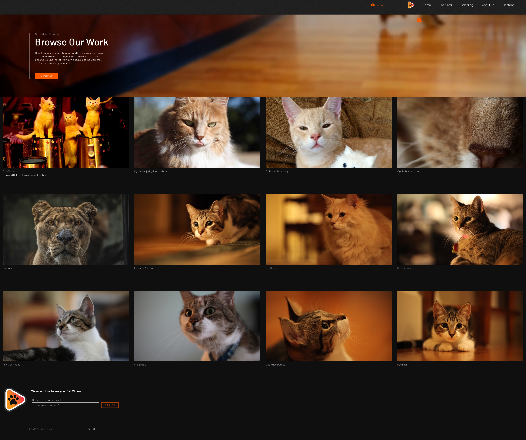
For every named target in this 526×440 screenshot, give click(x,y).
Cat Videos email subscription (48, 400)
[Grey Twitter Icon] (94, 429)
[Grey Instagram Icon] (89, 429)
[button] (467, 4)
